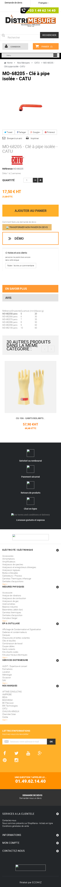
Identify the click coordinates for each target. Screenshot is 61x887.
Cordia (5, 717)
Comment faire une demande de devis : (19, 221)
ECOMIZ (37, 882)
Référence (7, 168)
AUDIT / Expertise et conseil (14, 666)
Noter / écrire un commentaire (20, 265)
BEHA (4, 697)
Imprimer (35, 138)
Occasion (6, 677)
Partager (22, 132)
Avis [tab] (8, 298)
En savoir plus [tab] (16, 288)
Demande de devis (13, 2)
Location (6, 671)
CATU (4, 708)
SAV (4, 680)
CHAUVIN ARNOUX (10, 711)
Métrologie (7, 674)
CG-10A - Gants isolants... (30, 418)
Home (10, 62)
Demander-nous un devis (30, 798)
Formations (7, 669)
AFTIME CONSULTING (12, 691)
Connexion (15, 46)
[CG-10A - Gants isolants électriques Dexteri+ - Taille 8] (30, 386)
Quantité (8, 180)
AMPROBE (7, 694)
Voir (4, 683)
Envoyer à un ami (14, 138)
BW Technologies (10, 705)
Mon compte (10, 843)
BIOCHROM (7, 700)
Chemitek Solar (9, 714)
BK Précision (8, 702)
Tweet (9, 132)
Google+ (36, 132)
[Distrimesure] (30, 20)
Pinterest (50, 132)
